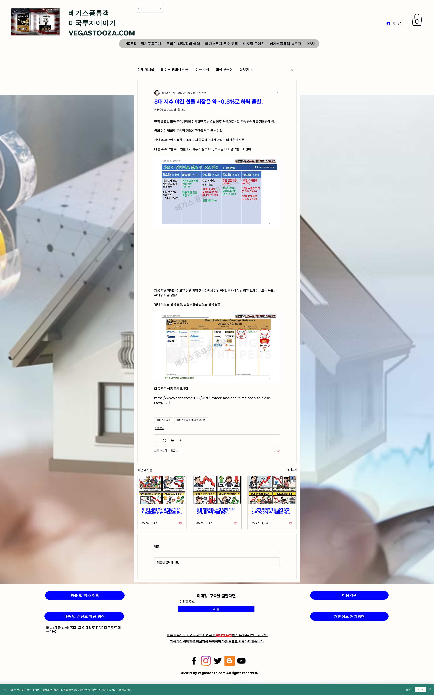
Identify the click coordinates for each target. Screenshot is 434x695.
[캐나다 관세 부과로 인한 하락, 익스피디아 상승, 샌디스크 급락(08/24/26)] (161, 490)
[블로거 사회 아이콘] (229, 661)
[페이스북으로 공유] (155, 440)
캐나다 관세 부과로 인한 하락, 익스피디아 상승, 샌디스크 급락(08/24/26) (161, 511)
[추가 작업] (278, 93)
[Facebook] (194, 661)
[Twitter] (218, 661)
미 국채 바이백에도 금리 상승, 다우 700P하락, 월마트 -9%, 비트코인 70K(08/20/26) (271, 511)
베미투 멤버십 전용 (175, 69)
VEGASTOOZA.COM (101, 33)
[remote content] (217, 257)
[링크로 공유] (180, 440)
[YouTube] (241, 661)
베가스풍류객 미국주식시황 (191, 420)
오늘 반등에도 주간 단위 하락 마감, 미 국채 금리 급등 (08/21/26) (215, 511)
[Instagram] (206, 661)
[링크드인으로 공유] (172, 440)
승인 (420, 689)
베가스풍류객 (88, 12)
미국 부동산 (224, 69)
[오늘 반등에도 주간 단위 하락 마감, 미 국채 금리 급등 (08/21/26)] (216, 490)
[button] (417, 20)
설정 (408, 689)
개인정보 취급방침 (121, 689)
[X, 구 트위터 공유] (164, 440)
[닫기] (430, 689)
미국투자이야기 (92, 22)
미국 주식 (202, 69)
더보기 (244, 69)
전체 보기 (292, 469)
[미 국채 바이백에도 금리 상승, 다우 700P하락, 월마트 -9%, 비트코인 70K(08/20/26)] (272, 490)
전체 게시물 (145, 69)
